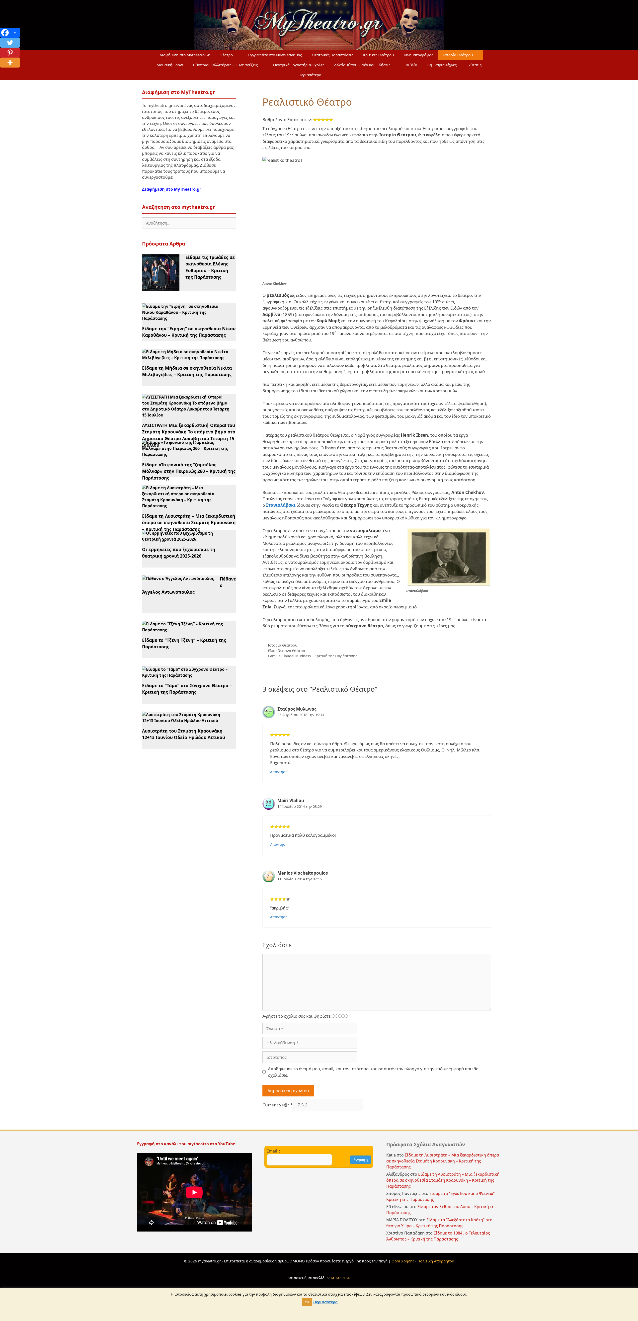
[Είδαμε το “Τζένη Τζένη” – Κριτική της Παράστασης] (186, 630)
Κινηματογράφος (418, 54)
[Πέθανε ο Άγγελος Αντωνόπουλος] (178, 578)
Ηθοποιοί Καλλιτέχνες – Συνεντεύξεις (225, 64)
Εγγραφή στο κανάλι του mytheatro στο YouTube (186, 1144)
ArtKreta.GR (340, 1277)
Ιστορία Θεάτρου (458, 54)
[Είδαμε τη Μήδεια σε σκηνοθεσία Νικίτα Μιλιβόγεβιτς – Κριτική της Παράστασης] (186, 357)
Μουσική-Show (170, 64)
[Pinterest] (10, 53)
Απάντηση (279, 771)
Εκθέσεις (474, 64)
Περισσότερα (310, 74)
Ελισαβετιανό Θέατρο (286, 650)
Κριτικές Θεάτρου (378, 54)
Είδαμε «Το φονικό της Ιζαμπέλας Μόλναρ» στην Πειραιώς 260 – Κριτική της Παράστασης (189, 471)
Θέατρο (226, 54)
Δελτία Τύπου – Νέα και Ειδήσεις (362, 64)
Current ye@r (277, 1105)
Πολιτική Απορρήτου (435, 1260)
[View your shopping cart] (338, 75)
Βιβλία (411, 64)
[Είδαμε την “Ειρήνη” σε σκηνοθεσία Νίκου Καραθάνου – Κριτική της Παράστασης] (186, 318)
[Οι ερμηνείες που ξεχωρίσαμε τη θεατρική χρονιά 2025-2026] (186, 539)
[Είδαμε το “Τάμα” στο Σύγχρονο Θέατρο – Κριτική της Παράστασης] (186, 675)
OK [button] (307, 1302)
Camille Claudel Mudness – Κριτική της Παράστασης (312, 656)
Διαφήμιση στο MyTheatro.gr (171, 189)
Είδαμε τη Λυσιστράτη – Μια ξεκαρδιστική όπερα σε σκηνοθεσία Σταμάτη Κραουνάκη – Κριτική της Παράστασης (189, 522)
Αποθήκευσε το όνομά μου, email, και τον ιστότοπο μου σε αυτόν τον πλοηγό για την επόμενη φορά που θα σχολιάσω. (373, 1072)
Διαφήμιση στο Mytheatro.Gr (185, 54)
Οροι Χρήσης (403, 1260)
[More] (10, 63)
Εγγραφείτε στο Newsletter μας (275, 54)
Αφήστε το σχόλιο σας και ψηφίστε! (297, 1016)
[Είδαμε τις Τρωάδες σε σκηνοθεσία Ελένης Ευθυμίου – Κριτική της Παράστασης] (160, 288)
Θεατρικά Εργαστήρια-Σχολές (298, 64)
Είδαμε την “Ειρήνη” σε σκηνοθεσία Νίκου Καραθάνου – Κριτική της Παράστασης (189, 332)
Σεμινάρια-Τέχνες (442, 64)
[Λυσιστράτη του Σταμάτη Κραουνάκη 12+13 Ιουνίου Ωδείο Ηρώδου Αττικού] (186, 720)
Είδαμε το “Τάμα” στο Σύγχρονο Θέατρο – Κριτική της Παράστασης (187, 688)
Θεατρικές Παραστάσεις (332, 54)
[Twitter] (10, 43)
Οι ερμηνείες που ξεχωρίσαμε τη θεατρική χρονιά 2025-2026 (178, 552)
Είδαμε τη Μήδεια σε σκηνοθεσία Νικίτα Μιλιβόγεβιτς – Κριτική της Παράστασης (187, 371)
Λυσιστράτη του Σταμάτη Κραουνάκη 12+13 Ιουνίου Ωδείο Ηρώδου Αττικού (183, 734)
